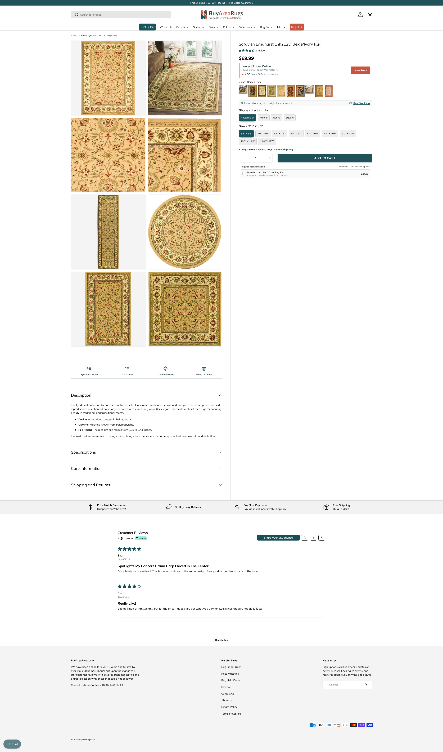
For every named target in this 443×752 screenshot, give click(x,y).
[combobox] (121, 14)
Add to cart (324, 158)
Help (278, 27)
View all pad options (360, 167)
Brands (180, 27)
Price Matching (230, 673)
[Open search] (304, 538)
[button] (370, 14)
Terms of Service (231, 713)
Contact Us (227, 693)
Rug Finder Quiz (231, 667)
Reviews (226, 687)
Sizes (212, 27)
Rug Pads (266, 27)
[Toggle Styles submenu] (203, 27)
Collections (245, 27)
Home (73, 35)
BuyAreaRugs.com (86, 739)
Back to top (221, 640)
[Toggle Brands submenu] (188, 27)
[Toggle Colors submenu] (233, 27)
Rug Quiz (296, 27)
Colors (226, 27)
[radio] (243, 91)
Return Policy (229, 707)
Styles (196, 27)
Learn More (360, 70)
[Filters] (313, 538)
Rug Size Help (361, 103)
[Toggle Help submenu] (284, 27)
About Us (227, 700)
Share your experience (278, 537)
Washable (166, 27)
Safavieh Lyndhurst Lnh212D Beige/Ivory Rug (98, 35)
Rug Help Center (231, 680)
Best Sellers (147, 27)
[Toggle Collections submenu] (254, 27)
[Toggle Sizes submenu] (217, 27)
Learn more (343, 167)
